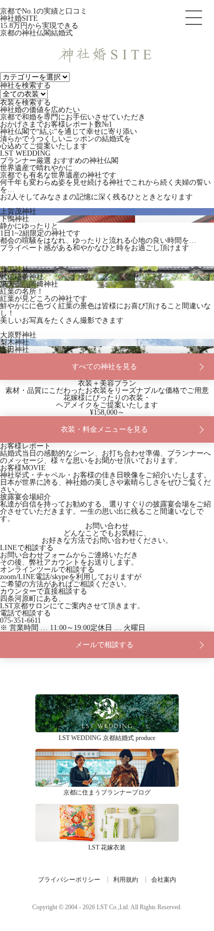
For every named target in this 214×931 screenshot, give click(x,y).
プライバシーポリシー (69, 880)
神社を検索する (25, 85)
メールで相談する (104, 645)
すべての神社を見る (104, 367)
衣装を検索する (25, 102)
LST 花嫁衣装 (107, 823)
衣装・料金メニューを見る (104, 429)
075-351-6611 (20, 620)
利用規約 (125, 880)
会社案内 (163, 880)
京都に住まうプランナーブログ (107, 768)
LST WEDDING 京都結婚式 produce (107, 713)
